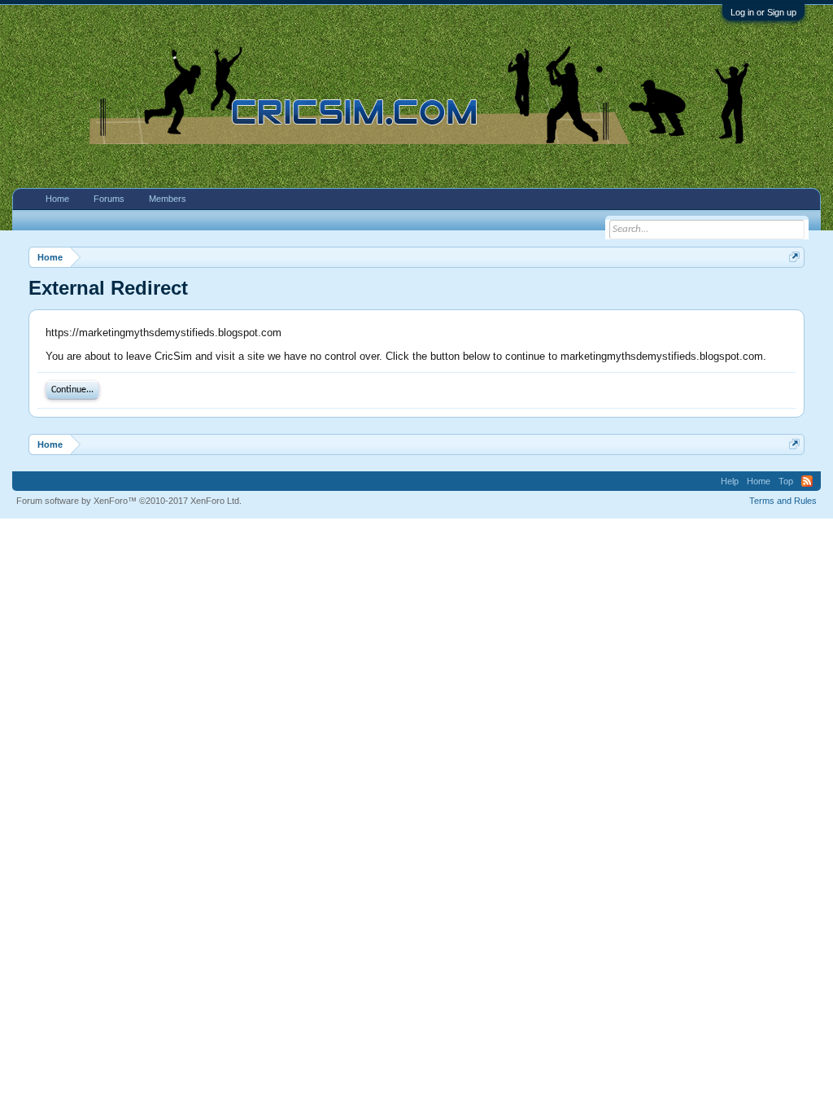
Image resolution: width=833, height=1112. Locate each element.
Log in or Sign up (763, 12)
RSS (807, 481)
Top (785, 481)
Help (730, 481)
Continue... (72, 390)
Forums (109, 199)
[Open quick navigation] (794, 257)
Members (167, 199)
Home (57, 199)
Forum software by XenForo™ (129, 501)
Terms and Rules (783, 501)
